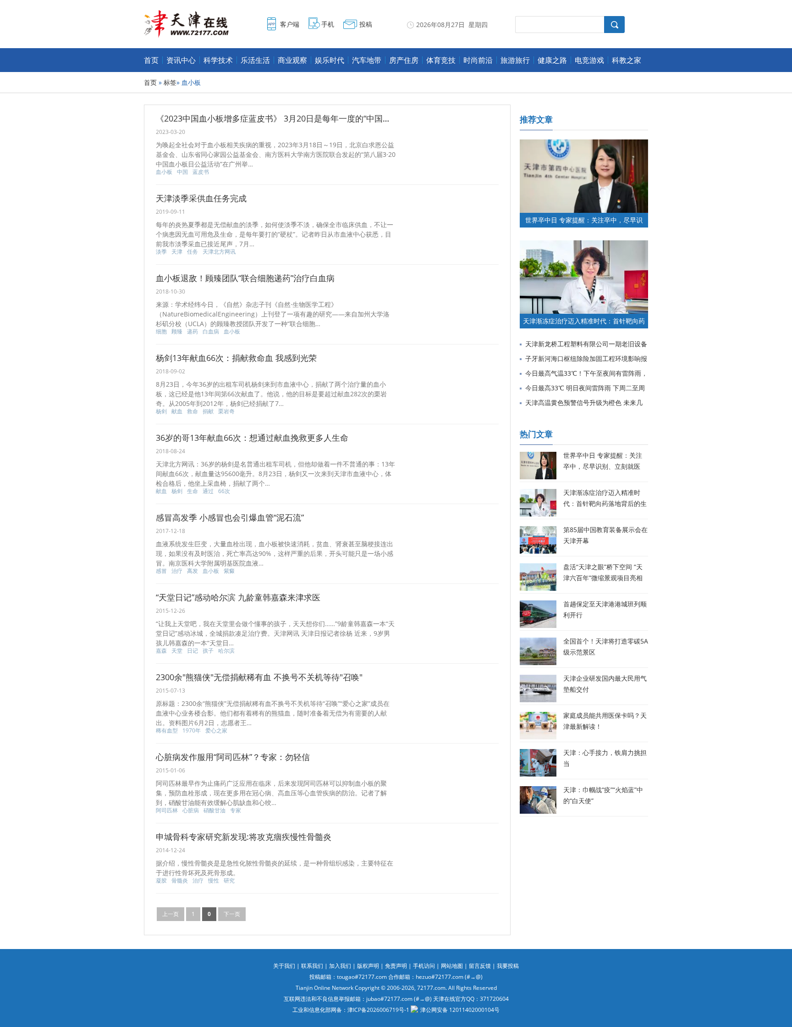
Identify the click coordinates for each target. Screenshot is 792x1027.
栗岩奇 (226, 411)
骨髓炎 (179, 880)
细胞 (161, 331)
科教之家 (626, 60)
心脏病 (190, 810)
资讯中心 (181, 60)
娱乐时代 (329, 60)
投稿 (365, 24)
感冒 (161, 571)
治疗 (176, 571)
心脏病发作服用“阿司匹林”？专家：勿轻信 (233, 756)
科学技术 (218, 60)
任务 (192, 252)
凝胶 (161, 880)
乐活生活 (255, 60)
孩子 (208, 651)
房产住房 (403, 60)
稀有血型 (167, 730)
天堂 (176, 651)
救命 (192, 411)
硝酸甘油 (215, 810)
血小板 (164, 172)
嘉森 (161, 651)
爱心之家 (216, 730)
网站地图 (452, 966)
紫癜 (229, 571)
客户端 (289, 24)
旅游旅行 (515, 60)
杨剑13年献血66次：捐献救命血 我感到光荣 (236, 357)
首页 (151, 60)
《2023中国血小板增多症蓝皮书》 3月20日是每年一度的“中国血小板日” (287, 118)
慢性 (213, 880)
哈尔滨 (226, 651)
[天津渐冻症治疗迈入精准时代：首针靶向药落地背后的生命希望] (584, 244)
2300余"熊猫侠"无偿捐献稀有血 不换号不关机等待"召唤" (259, 677)
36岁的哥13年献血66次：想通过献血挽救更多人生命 (252, 437)
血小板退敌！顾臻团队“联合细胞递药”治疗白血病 (245, 277)
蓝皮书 (200, 172)
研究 (229, 880)
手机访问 (424, 966)
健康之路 (552, 60)
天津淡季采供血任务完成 (201, 198)
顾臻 (176, 331)
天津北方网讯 (219, 252)
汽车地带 (366, 60)
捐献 (208, 411)
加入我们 (340, 966)
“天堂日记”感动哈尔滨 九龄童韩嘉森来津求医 (238, 597)
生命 (192, 491)
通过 (208, 491)
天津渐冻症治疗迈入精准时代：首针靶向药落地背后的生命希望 (605, 503)
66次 (224, 491)
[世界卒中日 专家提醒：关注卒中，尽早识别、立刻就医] (584, 143)
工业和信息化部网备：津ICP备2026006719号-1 (350, 1010)
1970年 (191, 730)
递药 (192, 331)
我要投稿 (508, 966)
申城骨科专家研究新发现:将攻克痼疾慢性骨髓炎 (243, 836)
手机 (327, 24)
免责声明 (396, 966)
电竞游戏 (589, 60)
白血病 (211, 331)
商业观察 (292, 60)
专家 (235, 810)
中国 (182, 172)
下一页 (232, 914)
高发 (192, 571)
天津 (176, 252)
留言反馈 (480, 966)
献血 (176, 411)
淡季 (161, 252)
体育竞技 (441, 60)
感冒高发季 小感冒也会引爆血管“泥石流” (230, 517)
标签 (170, 82)
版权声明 (368, 966)
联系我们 (312, 966)
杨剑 (161, 411)
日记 (192, 651)
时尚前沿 (478, 60)
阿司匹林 (167, 810)
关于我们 (284, 966)
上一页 (170, 914)
